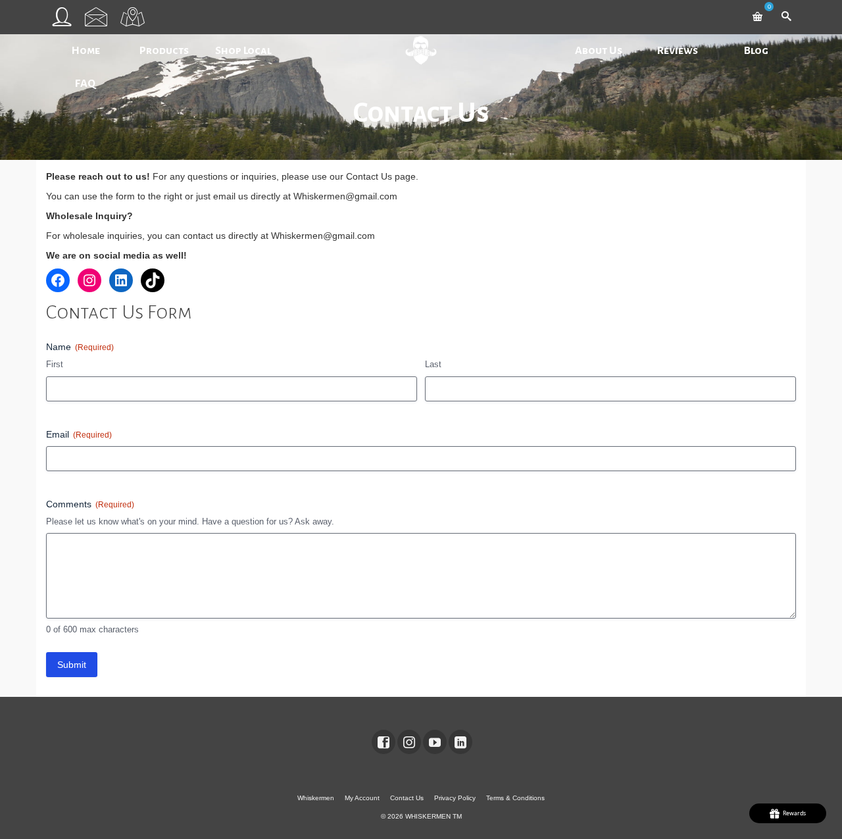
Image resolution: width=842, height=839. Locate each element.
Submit (71, 664)
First (54, 364)
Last (433, 364)
